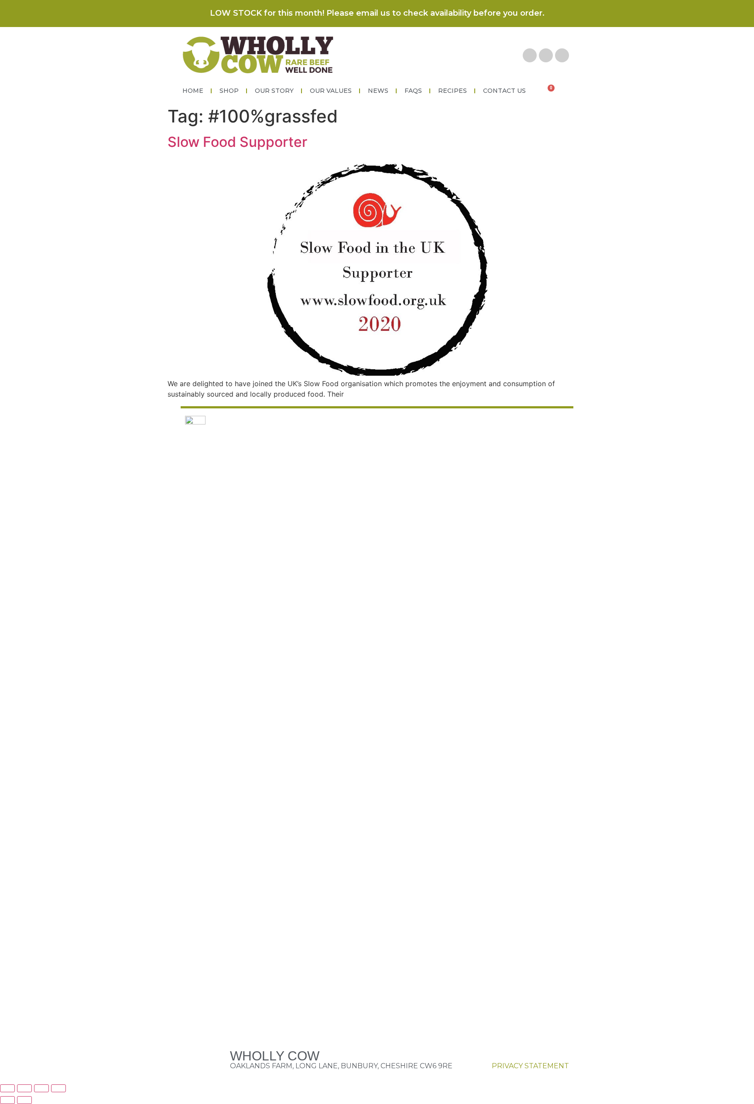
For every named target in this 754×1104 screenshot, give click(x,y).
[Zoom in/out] (58, 1088)
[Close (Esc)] (7, 1088)
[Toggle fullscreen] (41, 1088)
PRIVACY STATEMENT (530, 1066)
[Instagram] (562, 55)
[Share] (24, 1088)
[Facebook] (530, 55)
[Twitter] (546, 55)
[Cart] (549, 90)
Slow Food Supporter (237, 141)
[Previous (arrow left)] (7, 1100)
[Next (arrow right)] (24, 1100)
